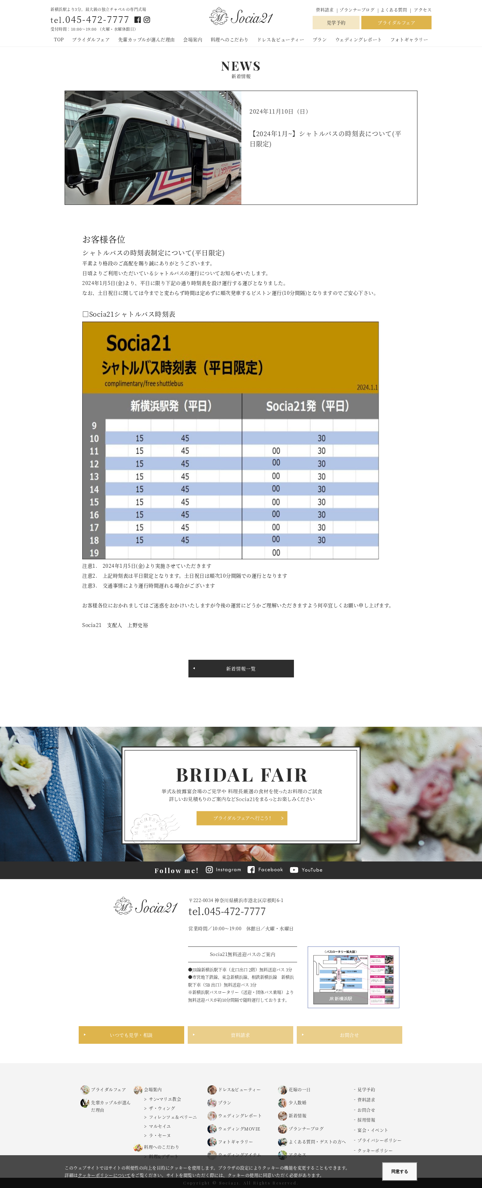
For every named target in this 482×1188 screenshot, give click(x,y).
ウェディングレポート (358, 39)
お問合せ (349, 1034)
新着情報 (297, 1116)
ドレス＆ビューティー (280, 39)
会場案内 (192, 39)
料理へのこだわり (230, 39)
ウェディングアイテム (239, 1155)
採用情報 (366, 1120)
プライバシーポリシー (379, 1140)
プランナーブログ (357, 10)
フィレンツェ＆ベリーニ (173, 1117)
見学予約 (336, 22)
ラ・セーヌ (160, 1135)
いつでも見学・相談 (131, 1034)
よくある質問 (393, 10)
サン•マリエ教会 (165, 1099)
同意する (399, 1171)
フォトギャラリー (409, 39)
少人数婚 (297, 1102)
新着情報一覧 (241, 668)
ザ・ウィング (162, 1108)
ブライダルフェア (396, 22)
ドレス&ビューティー (239, 1089)
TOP (59, 39)
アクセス (423, 10)
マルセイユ (160, 1126)
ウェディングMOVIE (239, 1129)
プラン (320, 39)
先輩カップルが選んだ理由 (146, 39)
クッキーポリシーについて (104, 1175)
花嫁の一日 (300, 1089)
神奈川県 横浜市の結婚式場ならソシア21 (241, 16)
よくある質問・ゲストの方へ (317, 1142)
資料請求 (324, 10)
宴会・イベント (372, 1130)
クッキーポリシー (375, 1150)
